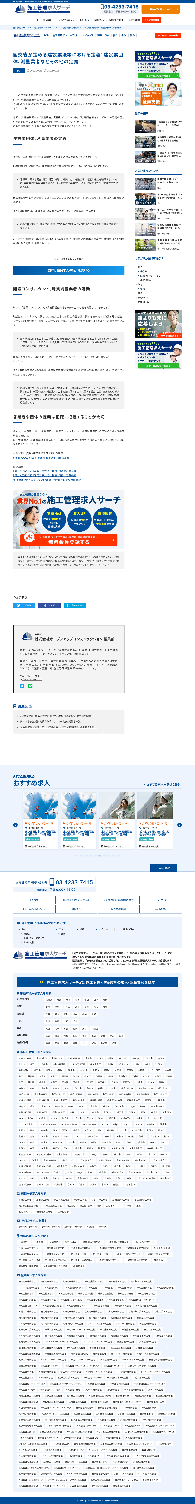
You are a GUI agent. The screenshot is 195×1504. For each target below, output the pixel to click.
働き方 (143, 271)
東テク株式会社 (155, 1389)
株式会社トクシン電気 (50, 1389)
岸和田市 (94, 1166)
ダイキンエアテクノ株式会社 (53, 1359)
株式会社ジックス (150, 1407)
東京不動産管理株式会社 (30, 1425)
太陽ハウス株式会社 (123, 1473)
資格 (142, 288)
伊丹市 (91, 1172)
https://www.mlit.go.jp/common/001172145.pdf (41, 457)
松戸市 (120, 1112)
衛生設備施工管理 (142, 1199)
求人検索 (47, 20)
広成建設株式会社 (96, 1383)
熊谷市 (116, 1124)
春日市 (70, 1184)
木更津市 (108, 1112)
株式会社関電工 (26, 1293)
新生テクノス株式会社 (70, 1371)
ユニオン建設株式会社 (29, 1287)
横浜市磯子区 (40, 1094)
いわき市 (84, 1070)
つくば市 (79, 1136)
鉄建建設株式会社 (147, 1323)
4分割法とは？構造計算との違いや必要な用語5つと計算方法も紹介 (55, 716)
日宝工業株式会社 (152, 1329)
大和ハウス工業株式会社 (99, 1323)
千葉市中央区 (157, 1106)
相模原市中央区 (114, 1100)
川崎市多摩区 (60, 1100)
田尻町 (154, 1166)
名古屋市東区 (117, 1148)
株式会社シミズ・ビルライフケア (159, 1425)
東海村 (131, 1136)
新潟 (48, 1014)
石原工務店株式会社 (100, 1479)
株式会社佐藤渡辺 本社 (118, 1455)
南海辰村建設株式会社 (29, 1395)
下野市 (71, 1142)
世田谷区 (123, 1076)
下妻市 (56, 1136)
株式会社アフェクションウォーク (127, 1401)
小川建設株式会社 (141, 1461)
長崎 (66, 1042)
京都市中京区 (117, 1172)
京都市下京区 (134, 1172)
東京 (48, 1006)
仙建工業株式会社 (27, 1365)
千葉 (68, 1006)
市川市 (84, 1112)
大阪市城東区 (140, 1160)
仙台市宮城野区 (77, 1064)
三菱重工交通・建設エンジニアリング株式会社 (107, 1467)
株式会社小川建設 (27, 1299)
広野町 (118, 1070)
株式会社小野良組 (141, 1335)
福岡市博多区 (25, 1184)
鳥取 (66, 1035)
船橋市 (95, 1112)
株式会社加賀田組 (165, 1287)
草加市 (33, 1130)
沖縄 (114, 1042)
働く (115, 35)
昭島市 (162, 1082)
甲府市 (67, 1148)
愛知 (48, 1021)
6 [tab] (99, 857)
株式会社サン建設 (27, 1389)
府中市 (150, 1082)
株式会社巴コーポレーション (32, 1383)
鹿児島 (104, 1042)
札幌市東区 (57, 1058)
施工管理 (71, 1205)
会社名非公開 (148, 1449)
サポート (83, 20)
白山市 (44, 1148)
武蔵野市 (127, 1082)
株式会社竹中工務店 (94, 1281)
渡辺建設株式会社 (82, 1413)
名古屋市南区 (80, 1154)
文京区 (42, 1076)
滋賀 (75, 1028)
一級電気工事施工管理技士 (128, 1254)
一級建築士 (24, 1242)
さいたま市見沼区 (48, 1124)
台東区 (53, 1076)
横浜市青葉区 (142, 1094)
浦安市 (101, 1118)
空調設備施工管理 (120, 1199)
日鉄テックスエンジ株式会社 (99, 1371)
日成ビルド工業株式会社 (147, 1353)
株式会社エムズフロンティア (139, 1443)
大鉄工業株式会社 (53, 1395)
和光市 (87, 1130)
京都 (66, 1028)
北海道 (49, 999)
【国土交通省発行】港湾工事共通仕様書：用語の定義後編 (44, 475)
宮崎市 (104, 1184)
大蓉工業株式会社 (141, 1377)
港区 (21, 1076)
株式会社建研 (99, 1353)
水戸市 (150, 1130)
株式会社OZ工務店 (106, 1419)
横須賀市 (149, 1100)
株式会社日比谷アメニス (77, 1305)
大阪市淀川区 (25, 1166)
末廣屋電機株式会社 (119, 1383)
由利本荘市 (24, 1070)
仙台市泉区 (95, 1064)
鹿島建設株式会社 (27, 1281)
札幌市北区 (41, 1058)
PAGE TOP (164, 868)
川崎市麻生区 (78, 1100)
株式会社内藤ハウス (28, 1305)
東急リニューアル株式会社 (83, 1359)
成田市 (143, 1112)
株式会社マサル (94, 1455)
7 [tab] (104, 857)
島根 (121, 1035)
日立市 (161, 1130)
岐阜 (75, 1021)
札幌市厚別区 (73, 1058)
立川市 (114, 1082)
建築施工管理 (25, 1199)
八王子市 (102, 1082)
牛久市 (67, 1136)
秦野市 (71, 1106)
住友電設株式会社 (93, 1311)
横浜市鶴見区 (127, 1088)
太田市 (119, 1142)
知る (132, 35)
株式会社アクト (164, 1443)
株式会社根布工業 (60, 1443)
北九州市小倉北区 (146, 1178)
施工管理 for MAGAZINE (43, 27)
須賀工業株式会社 (163, 1311)
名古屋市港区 (62, 1154)
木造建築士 (55, 1242)
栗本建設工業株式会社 (111, 1443)
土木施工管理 (42, 1199)
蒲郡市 (117, 1154)
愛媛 (103, 1035)
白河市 (95, 1070)
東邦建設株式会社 (27, 1473)
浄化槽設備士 (78, 1266)
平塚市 (161, 1100)
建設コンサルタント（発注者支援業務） (36, 1211)
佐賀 (57, 1042)
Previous (15, 825)
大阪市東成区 (122, 1160)
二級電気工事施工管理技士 (158, 1254)
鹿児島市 (117, 1184)
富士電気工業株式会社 (29, 1419)
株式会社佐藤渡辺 (79, 1353)
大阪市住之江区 (43, 1166)
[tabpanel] (40, 820)
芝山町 (139, 1118)
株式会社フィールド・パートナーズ (56, 1407)
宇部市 (119, 1178)
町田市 (33, 1088)
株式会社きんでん (132, 1425)
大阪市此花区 (67, 1160)
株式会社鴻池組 (125, 1293)
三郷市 (99, 1130)
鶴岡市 (49, 1070)
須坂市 (90, 1148)
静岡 (57, 1021)
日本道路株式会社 (117, 1281)
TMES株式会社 (129, 1407)
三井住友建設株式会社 (146, 1305)
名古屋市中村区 (154, 1148)
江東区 (76, 1076)
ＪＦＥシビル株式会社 (51, 1449)
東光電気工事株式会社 (29, 1341)
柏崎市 (153, 1142)
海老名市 (119, 1106)
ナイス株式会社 (26, 1437)
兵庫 (57, 1028)
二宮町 (132, 1106)
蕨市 (55, 1130)
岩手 (68, 999)
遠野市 (33, 1064)
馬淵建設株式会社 (119, 1335)
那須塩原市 (58, 1142)
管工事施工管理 (61, 1199)
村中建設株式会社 (75, 1395)
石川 (66, 1014)
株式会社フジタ (125, 1287)
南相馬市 (142, 1070)
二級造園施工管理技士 (81, 1248)
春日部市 (151, 1124)
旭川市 (100, 1058)
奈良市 (44, 1178)
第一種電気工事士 (79, 1254)
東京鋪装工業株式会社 (68, 1377)
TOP (46, 35)
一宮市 (95, 1154)
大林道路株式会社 (163, 1335)
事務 (129, 1205)
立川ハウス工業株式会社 (136, 1431)
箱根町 (143, 1106)
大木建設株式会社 (147, 1341)
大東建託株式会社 (126, 1413)
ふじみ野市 (136, 1130)
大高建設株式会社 (133, 1437)
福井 (75, 1014)
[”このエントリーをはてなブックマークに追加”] (75, 605)
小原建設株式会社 (72, 1437)
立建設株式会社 (74, 1455)
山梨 (84, 1014)
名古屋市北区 (135, 1148)
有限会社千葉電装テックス (31, 1479)
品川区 (87, 1076)
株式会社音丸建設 (100, 1473)
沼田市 (130, 1142)
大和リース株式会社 (125, 1323)
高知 (112, 1035)
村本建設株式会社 (27, 1323)
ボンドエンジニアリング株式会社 (155, 1371)
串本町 (69, 1178)
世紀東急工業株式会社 (73, 1317)
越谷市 (44, 1130)
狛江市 (78, 1088)
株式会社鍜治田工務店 (29, 1353)
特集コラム (103, 35)
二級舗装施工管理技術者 (137, 1248)
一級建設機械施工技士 (29, 1254)
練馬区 (53, 1082)
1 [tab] (76, 857)
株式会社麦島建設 (84, 1407)
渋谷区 (135, 1076)
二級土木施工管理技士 (29, 1248)
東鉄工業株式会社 (53, 1329)
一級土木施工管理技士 (144, 1242)
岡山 (57, 1035)
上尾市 (22, 1130)
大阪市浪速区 (105, 1160)
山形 (96, 999)
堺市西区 (166, 1166)
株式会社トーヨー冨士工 (126, 1479)
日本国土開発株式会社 (51, 1347)
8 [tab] (108, 857)
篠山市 (102, 1172)
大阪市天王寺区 (86, 1160)
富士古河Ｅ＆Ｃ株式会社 (51, 1431)
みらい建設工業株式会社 (108, 1431)
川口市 (127, 1124)
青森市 (149, 1058)
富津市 (90, 1118)
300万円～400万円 (28, 1226)
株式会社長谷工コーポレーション (149, 1383)
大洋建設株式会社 (144, 1347)
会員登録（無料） (151, 19)
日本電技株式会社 (53, 1335)
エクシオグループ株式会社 (59, 1425)
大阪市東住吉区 (159, 1160)
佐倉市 (154, 1112)
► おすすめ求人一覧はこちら (161, 784)
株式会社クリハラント (113, 1365)
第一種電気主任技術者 (29, 1260)
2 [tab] (81, 857)
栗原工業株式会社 (27, 1359)
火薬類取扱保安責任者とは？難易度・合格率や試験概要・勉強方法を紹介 (58, 727)
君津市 (78, 1118)
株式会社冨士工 (26, 1377)
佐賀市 (82, 1184)
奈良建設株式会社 (164, 1395)
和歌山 (95, 1028)
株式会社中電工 (116, 1299)
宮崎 (94, 1042)
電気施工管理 (80, 1199)
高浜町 (56, 1148)
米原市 (33, 1178)
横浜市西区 (163, 1088)
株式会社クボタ (120, 1461)
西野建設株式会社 (112, 1437)
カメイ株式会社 (46, 1377)
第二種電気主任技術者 (55, 1260)
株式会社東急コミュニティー (142, 1299)
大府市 (151, 1154)
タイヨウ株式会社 (100, 1485)
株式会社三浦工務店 (28, 1401)
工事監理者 (63, 1211)
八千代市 (66, 1118)
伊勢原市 (106, 1106)
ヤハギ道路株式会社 (28, 1449)
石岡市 (44, 1136)
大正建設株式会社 (78, 1485)
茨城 (86, 1006)
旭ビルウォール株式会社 (76, 1461)
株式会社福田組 (101, 1305)
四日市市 (164, 1154)
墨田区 (65, 1076)
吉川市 (123, 1130)
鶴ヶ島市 (111, 1130)
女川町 (136, 1064)
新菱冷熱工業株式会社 (139, 1311)
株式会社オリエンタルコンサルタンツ (82, 1365)
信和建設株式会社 (27, 1347)
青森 (59, 999)
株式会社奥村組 (144, 1287)
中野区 (146, 1076)
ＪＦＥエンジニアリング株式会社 (103, 1449)
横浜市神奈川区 (145, 1088)
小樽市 (88, 1058)
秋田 (86, 999)
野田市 (131, 1112)
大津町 (93, 1184)
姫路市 (57, 1172)
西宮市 (80, 1172)
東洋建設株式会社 (130, 1329)
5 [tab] (95, 857)
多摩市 (90, 1088)
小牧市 (129, 1154)
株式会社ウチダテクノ (51, 1365)
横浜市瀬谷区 (125, 1094)
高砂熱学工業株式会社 (141, 1281)
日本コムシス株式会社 (121, 1353)
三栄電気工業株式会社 (55, 1419)
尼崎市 (68, 1172)
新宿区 (31, 1076)
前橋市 (83, 1142)
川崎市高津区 (42, 1100)
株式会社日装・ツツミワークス (67, 1467)
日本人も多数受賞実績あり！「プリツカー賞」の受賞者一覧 (50, 721)
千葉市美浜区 (58, 1112)
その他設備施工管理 (52, 1205)
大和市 (93, 1106)
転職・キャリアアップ (150, 276)
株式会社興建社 (65, 1293)
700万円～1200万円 (96, 1226)
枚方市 (117, 1166)
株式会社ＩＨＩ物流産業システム (34, 1467)
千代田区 (155, 1070)
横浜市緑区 (108, 1094)
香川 (84, 1035)
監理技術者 (70, 1242)
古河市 (33, 1136)
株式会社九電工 (46, 1293)
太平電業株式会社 (49, 1323)
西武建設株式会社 (49, 1317)
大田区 (110, 1076)
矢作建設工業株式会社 (55, 1353)
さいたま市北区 (154, 1118)
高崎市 (94, 1142)
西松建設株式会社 (27, 1317)
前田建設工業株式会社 (121, 1317)
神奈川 (58, 1006)
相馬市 (107, 1070)
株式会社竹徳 (92, 1437)
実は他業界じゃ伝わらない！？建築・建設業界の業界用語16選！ (48, 480)
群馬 (105, 1006)
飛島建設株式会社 (75, 1335)
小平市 (44, 1088)
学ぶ (57, 27)
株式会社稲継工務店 (28, 1461)
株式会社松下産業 (155, 1401)
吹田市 (106, 1166)
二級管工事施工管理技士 (137, 1260)
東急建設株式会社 (108, 1329)
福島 (105, 999)
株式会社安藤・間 (27, 1431)
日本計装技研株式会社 (143, 1467)
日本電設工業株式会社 (29, 1335)
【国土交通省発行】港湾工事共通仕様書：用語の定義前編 (44, 471)
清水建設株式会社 (49, 1281)
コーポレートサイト (31, 675)
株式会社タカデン (100, 1461)
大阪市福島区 (49, 1160)
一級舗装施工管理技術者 (109, 1248)
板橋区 (42, 1082)
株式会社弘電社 (85, 1293)
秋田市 (158, 1064)
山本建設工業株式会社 (81, 1419)
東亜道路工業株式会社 (120, 1347)
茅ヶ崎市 (59, 1106)
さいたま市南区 (89, 1124)
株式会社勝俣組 (129, 1449)
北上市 (22, 1064)
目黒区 (99, 1076)
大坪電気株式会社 (27, 1413)
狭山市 (163, 1124)
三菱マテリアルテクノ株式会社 (142, 1365)
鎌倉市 (22, 1106)
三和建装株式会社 (104, 1413)
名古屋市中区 (25, 1154)
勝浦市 (31, 1118)
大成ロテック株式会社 (73, 1323)
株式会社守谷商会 (146, 1293)
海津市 (35, 1160)
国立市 (67, 1088)
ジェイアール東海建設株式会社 (33, 1443)
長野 (94, 1014)
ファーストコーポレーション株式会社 (61, 1341)
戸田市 (65, 1130)
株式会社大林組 (72, 1389)
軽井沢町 (102, 1148)
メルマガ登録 (134, 20)
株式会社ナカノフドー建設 (101, 1287)
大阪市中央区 (78, 1166)
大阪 (48, 1028)
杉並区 (158, 1076)
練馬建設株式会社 (166, 1413)
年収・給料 (145, 280)
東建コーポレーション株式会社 (81, 1329)
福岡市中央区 (42, 1184)
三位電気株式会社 (27, 1407)
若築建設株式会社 (71, 1311)
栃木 (96, 1006)
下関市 (107, 1178)
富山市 (164, 1142)
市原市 (42, 1118)
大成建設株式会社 (71, 1281)
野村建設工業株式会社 (53, 1401)
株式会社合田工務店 (107, 1407)
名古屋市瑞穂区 (43, 1154)
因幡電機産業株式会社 (85, 1443)
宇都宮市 (154, 1136)
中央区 (168, 1070)
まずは (168, 35)
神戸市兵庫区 (25, 1172)
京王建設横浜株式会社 (51, 1473)
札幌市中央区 (25, 1058)
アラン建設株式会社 (151, 1419)
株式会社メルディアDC (48, 1437)
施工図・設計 (86, 1205)
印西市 (112, 1118)
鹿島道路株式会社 (49, 1311)
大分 (84, 1042)
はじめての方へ (65, 20)
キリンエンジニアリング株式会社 (97, 1341)
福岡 (48, 1042)
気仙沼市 (110, 1064)
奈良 (84, 1028)
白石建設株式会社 (97, 1335)
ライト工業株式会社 (76, 1347)
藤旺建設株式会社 (121, 1485)
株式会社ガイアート (93, 1377)
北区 (21, 1082)
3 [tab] (86, 857)
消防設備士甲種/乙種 (28, 1266)
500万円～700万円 (73, 1226)
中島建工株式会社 (142, 1395)
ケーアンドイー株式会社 (133, 1359)
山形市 (37, 1070)
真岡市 (33, 1142)
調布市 (22, 1088)
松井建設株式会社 (115, 1311)
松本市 (78, 1148)
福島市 (60, 1070)
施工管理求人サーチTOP (22, 27)
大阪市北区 (61, 1166)
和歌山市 (57, 1178)
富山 (57, 1014)
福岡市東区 (165, 1178)
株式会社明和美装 (99, 1401)
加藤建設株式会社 (51, 1461)
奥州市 (44, 1064)
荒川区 (31, 1082)
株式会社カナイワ (151, 1479)
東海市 (140, 1154)
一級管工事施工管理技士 (109, 1260)
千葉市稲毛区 (25, 1112)
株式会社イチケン (52, 1287)
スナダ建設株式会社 (126, 1371)
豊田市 (106, 1154)
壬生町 (44, 1142)
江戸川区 (88, 1082)
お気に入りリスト (116, 20)
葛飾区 (76, 1082)
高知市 (130, 1178)
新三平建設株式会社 (134, 1389)
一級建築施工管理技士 (91, 1242)
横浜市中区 (24, 1094)
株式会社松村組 (48, 1299)
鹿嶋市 (108, 1136)
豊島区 (169, 1076)
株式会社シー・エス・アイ (54, 1485)
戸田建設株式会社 (122, 1305)
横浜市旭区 (92, 1094)
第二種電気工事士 (101, 1254)
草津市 (22, 1178)
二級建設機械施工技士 (55, 1254)
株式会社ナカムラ (111, 1425)
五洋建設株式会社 (125, 1341)
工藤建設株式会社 (77, 1401)
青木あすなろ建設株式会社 (79, 1431)
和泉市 (129, 1166)
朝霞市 (76, 1130)
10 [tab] (118, 857)
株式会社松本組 (26, 1371)
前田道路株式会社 (145, 1317)
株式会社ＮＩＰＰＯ (75, 1449)
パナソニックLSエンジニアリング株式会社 (67, 1479)
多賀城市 (123, 1064)
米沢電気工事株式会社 (117, 1377)
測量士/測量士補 (162, 1248)
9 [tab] (113, 857)
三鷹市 (139, 1082)
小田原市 (45, 1106)
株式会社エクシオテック (87, 1425)
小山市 (22, 1142)
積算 (99, 1205)
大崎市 (147, 1064)
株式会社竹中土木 (95, 1299)
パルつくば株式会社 (147, 1473)
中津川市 (23, 1160)
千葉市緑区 (41, 1112)
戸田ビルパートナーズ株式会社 (55, 1413)
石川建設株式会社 (97, 1317)
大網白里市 (126, 1118)
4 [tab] (90, 857)
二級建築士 (39, 1242)
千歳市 (111, 1058)
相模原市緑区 (96, 1100)
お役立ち (98, 20)
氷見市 (22, 1148)
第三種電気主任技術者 (81, 1260)
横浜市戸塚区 (76, 1094)
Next (180, 825)
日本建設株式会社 (108, 1359)
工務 (138, 1205)
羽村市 (112, 1088)
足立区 (65, 1082)
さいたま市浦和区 (69, 1124)
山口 (75, 1035)
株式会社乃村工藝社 (52, 1305)
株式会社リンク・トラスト (163, 1431)
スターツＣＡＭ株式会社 (52, 1455)
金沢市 (33, 1148)
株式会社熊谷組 (105, 1293)
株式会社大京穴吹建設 (71, 1299)
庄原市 (96, 1178)
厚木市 (82, 1106)
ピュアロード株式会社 (77, 1473)
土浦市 (22, 1136)
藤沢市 (33, 1106)
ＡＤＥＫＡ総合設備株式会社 (146, 1455)
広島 (48, 1035)
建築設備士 (159, 1260)
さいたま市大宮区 (27, 1124)
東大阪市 (141, 1166)
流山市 (53, 1118)
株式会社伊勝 (122, 1395)
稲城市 (101, 1088)
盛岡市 (161, 1058)
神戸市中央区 (42, 1172)
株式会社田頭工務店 (28, 1485)
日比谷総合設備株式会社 (160, 1359)
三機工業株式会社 (27, 1311)
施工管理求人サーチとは (66, 35)
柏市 (21, 1118)
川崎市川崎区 (25, 1100)
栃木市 (167, 1136)
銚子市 (73, 1112)
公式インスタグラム (32, 679)
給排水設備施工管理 (28, 1205)
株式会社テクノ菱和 (74, 1287)
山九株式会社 (113, 1389)
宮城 (77, 999)
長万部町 (123, 1058)
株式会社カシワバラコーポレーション (66, 1383)
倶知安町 (137, 1058)
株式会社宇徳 (146, 1413)
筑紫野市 (58, 1184)
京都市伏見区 (152, 1172)
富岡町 (130, 1070)
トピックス (88, 35)
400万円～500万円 (51, 1226)
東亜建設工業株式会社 (29, 1329)
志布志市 (130, 1184)
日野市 (56, 1088)
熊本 (75, 1042)
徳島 (94, 1035)
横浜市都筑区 (160, 1094)
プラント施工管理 (100, 1199)
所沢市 (138, 1124)
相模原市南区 (133, 1100)
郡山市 (71, 1070)
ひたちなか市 (94, 1136)
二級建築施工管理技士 (118, 1242)
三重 (66, 1021)
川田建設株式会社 (47, 1371)
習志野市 (166, 1112)
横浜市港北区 (58, 1094)
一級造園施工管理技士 (55, 1248)
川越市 (104, 1124)
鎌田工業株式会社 (128, 1419)
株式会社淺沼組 (97, 1347)
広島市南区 (82, 1178)
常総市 (142, 1136)
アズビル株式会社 (93, 1389)
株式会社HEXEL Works (100, 1395)
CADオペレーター (114, 1205)
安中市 (141, 1142)
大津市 (167, 1172)
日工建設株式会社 (27, 1455)
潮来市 (119, 1136)
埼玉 (77, 1006)
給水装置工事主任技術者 (55, 1266)
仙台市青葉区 (59, 1064)
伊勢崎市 (106, 1142)
